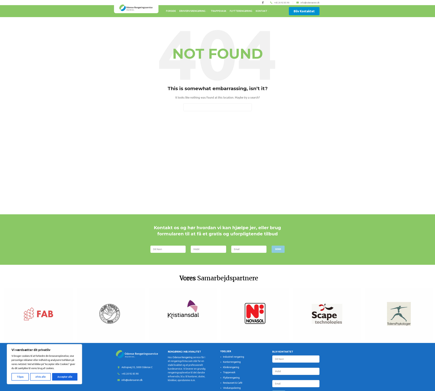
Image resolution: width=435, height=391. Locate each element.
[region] (44, 364)
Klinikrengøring (231, 367)
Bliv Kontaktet (304, 11)
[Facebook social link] (263, 2)
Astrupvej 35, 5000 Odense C (137, 367)
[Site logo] (136, 7)
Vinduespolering (232, 388)
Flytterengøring (231, 377)
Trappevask (229, 372)
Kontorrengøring (232, 362)
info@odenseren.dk (132, 380)
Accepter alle (64, 376)
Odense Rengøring (182, 357)
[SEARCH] (248, 107)
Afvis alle (40, 376)
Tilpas (20, 376)
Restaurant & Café (232, 382)
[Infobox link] (279, 3)
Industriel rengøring (233, 356)
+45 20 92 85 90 (130, 373)
